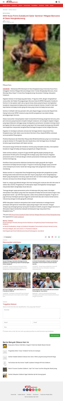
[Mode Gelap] (56, 2)
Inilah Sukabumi (19, 217)
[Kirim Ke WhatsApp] (59, 237)
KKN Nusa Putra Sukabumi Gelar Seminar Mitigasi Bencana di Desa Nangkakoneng (34, 215)
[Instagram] (33, 389)
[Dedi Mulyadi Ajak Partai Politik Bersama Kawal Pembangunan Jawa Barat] (46, 280)
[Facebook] (24, 389)
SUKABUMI (6, 89)
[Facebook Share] (46, 237)
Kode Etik (13, 394)
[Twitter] (27, 389)
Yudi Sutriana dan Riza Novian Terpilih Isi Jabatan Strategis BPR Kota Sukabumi (29, 362)
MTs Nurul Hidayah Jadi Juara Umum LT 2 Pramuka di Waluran (20, 228)
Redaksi (29, 394)
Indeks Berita (21, 394)
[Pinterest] (30, 389)
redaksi (8, 21)
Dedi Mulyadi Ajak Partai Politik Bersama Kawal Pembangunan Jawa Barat (23, 231)
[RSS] (39, 389)
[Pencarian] (59, 2)
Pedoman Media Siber (46, 394)
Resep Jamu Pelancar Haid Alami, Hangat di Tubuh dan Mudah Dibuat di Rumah (29, 345)
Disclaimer (36, 394)
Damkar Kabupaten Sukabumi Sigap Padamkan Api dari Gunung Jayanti (27, 374)
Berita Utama (6, 13)
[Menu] (4, 1)
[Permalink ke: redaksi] (4, 21)
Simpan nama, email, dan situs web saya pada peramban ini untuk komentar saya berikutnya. (29, 331)
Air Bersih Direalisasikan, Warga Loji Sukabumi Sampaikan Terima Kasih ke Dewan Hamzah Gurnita (30, 226)
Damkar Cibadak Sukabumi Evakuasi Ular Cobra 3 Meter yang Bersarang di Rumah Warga (32, 356)
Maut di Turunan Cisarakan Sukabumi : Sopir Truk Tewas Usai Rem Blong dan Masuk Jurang (32, 368)
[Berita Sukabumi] (12, 1)
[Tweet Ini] (49, 237)
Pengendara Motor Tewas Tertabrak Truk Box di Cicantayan (24, 351)
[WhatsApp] (36, 389)
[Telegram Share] (55, 237)
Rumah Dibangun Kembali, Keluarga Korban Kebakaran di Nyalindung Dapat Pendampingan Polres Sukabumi (30, 223)
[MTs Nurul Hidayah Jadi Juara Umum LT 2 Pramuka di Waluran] (17, 280)
